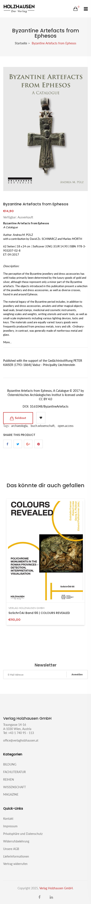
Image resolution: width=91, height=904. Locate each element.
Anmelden (77, 674)
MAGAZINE (10, 794)
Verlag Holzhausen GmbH (26, 608)
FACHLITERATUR (14, 772)
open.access (65, 426)
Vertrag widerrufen (15, 863)
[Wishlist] (41, 417)
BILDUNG (9, 764)
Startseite (21, 43)
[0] (75, 9)
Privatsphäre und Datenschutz (23, 833)
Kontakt (8, 818)
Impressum (10, 826)
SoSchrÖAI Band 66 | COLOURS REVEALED (39, 613)
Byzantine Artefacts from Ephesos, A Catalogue (38, 390)
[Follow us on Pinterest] (38, 444)
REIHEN (8, 779)
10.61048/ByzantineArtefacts (49, 406)
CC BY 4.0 (45, 399)
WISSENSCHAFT (14, 787)
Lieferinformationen (16, 856)
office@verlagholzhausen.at (20, 740)
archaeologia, (19, 426)
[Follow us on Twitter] (18, 444)
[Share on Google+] (28, 444)
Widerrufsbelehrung (16, 841)
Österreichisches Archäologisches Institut (34, 395)
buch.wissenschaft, (43, 426)
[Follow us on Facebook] (7, 444)
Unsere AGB (11, 849)
